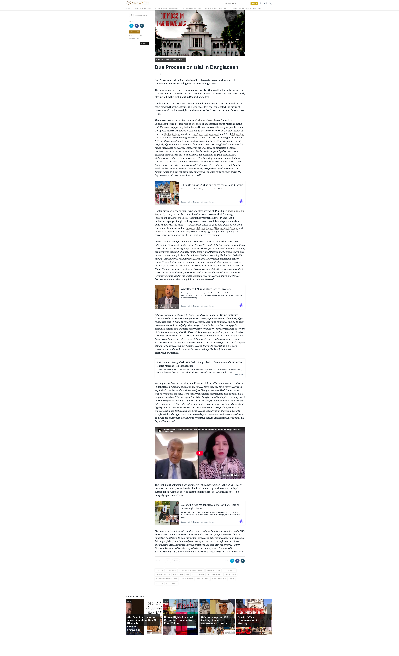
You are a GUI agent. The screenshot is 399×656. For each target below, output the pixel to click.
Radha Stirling (172, 134)
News (128, 8)
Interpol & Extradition (141, 8)
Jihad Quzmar (231, 228)
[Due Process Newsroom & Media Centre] (137, 5)
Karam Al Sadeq (214, 228)
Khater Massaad (206, 120)
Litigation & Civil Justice (192, 8)
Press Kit (263, 3)
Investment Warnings (213, 8)
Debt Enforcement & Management (166, 8)
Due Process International (250, 8)
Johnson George (163, 231)
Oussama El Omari (195, 228)
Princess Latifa (230, 8)
